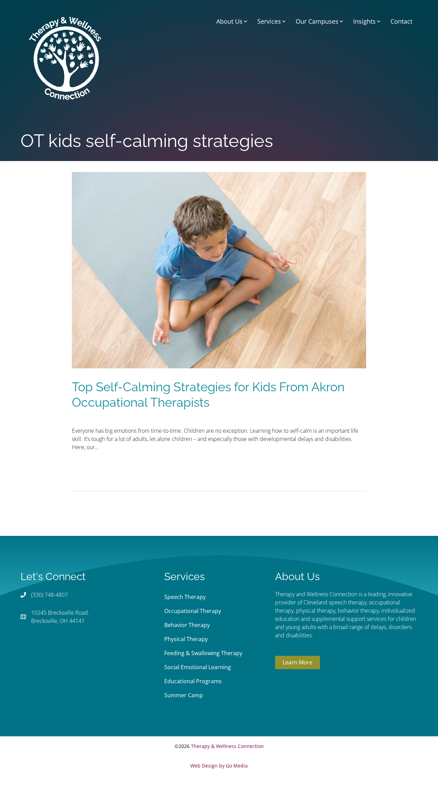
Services (269, 21)
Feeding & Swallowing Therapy (203, 653)
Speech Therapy (185, 597)
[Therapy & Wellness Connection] (65, 57)
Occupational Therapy (192, 611)
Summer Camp (183, 695)
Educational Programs (193, 681)
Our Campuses (317, 21)
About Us (229, 21)
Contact (401, 21)
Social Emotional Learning (197, 667)
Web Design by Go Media (219, 765)
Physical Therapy (186, 639)
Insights (364, 21)
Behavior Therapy (187, 625)
